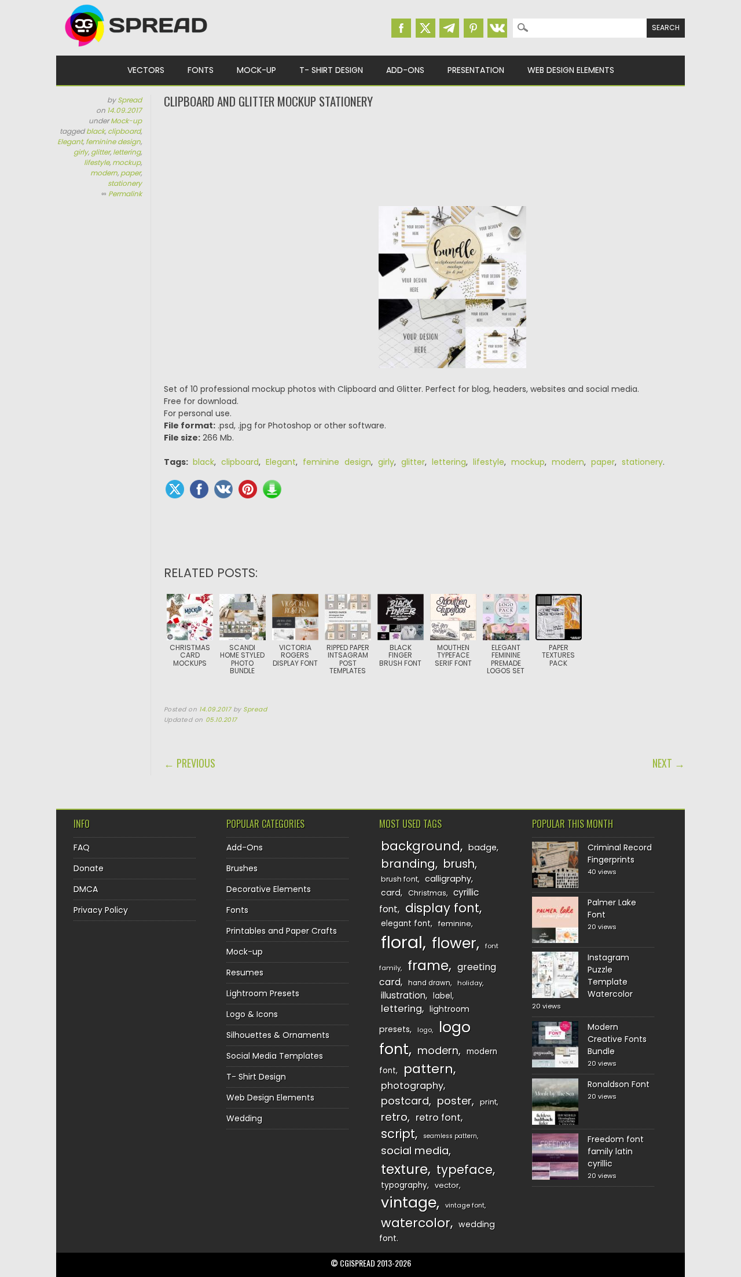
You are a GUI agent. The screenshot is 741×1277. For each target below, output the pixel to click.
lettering (127, 152)
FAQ (82, 847)
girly (81, 152)
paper (130, 173)
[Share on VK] (223, 489)
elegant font (406, 923)
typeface (464, 1169)
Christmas (427, 893)
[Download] (272, 489)
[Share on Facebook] (199, 489)
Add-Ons (405, 70)
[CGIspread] (136, 49)
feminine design (113, 141)
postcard (405, 1100)
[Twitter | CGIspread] (425, 28)
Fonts (201, 70)
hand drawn (429, 983)
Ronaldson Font (619, 1084)
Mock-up (256, 70)
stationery (125, 183)
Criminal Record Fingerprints (620, 853)
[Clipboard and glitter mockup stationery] (452, 377)
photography (412, 1085)
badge (482, 847)
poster (454, 1100)
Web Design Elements (570, 70)
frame (428, 965)
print (488, 1101)
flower (454, 943)
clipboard (124, 131)
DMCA (86, 889)
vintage (408, 1202)
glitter (100, 152)
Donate (89, 868)
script (398, 1133)
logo (424, 1029)
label (442, 995)
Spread (130, 100)
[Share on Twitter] (175, 489)
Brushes (242, 868)
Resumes (244, 972)
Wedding (244, 1118)
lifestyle (96, 162)
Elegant (70, 141)
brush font (399, 879)
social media (415, 1150)
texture (404, 1169)
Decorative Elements (268, 889)
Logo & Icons (252, 1014)
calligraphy (448, 879)
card (391, 892)
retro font (438, 1117)
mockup (126, 162)
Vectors (145, 70)
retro (394, 1117)
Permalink (125, 194)
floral (402, 942)
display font (442, 908)
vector (447, 1185)
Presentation (475, 70)
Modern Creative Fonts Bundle (617, 1039)
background (420, 846)
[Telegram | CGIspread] (449, 28)
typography (404, 1185)
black (95, 131)
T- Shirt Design (331, 70)
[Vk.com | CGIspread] (497, 28)
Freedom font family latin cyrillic (616, 1151)
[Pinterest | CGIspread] (473, 28)
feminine (454, 923)
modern (104, 173)
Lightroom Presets (262, 993)
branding (408, 864)
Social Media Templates (274, 1056)
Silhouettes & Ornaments (277, 1035)
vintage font (465, 1205)
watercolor (415, 1223)
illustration (403, 995)
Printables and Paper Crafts (281, 931)
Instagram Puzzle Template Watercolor (610, 976)
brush (459, 864)
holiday (469, 983)
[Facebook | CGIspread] (401, 28)
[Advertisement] (424, 156)
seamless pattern (450, 1136)
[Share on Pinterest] (248, 489)
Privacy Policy (101, 910)
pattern (428, 1069)
